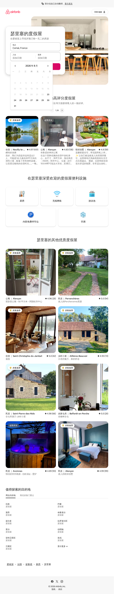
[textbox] (23, 58)
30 (48, 100)
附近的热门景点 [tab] (27, 495)
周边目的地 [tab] (11, 495)
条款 (60, 589)
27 (31, 100)
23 (48, 94)
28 (37, 100)
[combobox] (35, 48)
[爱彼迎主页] (13, 11)
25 (20, 100)
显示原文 (69, 3)
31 (15, 106)
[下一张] (62, 110)
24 (15, 100)
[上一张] (52, 110)
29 (42, 100)
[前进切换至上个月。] (15, 66)
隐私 (54, 589)
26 (26, 100)
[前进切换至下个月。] (48, 66)
